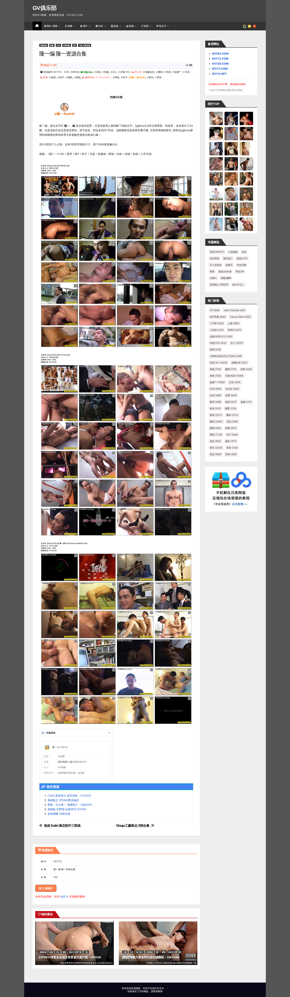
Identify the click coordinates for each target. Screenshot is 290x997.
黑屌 (232, 447)
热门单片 (139, 952)
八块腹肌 (233, 251)
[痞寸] (231, 163)
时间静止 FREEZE (219, 284)
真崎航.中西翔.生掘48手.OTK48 (66, 809)
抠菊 (215, 369)
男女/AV (240, 271)
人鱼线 (217, 329)
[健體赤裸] (216, 194)
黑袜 (159, 77)
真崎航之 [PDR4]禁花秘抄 (63, 800)
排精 (246, 369)
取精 (132, 26)
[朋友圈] (244, 26)
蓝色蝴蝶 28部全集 (58, 813)
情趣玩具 (149, 71)
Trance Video (240, 316)
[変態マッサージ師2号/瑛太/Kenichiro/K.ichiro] (246, 148)
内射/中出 (218, 343)
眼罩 (215, 401)
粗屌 (231, 401)
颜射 (230, 441)
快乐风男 (214, 258)
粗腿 (246, 401)
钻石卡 (64, 896)
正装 (187, 71)
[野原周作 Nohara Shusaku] (246, 209)
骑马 (151, 77)
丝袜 (98, 71)
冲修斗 (213, 278)
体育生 (234, 329)
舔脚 (215, 428)
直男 (147, 26)
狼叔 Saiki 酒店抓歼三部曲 (62, 826)
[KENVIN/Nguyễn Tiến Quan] (231, 118)
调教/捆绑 (226, 278)
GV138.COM (220, 63)
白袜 (215, 395)
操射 (215, 375)
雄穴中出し (238, 284)
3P (67, 71)
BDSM (75, 71)
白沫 (215, 388)
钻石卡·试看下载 (75, 952)
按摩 (70, 26)
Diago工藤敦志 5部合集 (133, 826)
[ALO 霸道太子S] (246, 163)
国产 (86, 26)
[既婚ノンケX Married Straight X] (216, 163)
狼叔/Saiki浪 (225, 271)
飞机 (86, 952)
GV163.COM (220, 53)
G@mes (87, 71)
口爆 (125, 952)
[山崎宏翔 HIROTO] (216, 118)
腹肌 (78, 77)
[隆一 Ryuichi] (64, 107)
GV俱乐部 (45, 7)
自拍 (232, 421)
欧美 (116, 26)
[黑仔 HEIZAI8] (216, 178)
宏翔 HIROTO (217, 251)
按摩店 (229, 264)
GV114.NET (219, 73)
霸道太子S (242, 258)
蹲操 (117, 77)
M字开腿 (218, 316)
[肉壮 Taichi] (231, 209)
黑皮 (215, 454)
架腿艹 (177, 71)
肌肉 (53, 77)
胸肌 (70, 77)
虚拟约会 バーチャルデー (98, 77)
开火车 (137, 71)
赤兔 (244, 251)
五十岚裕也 (216, 264)
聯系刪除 (158, 991)
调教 (64, 952)
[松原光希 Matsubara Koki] (246, 133)
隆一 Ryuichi (138, 77)
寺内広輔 (241, 264)
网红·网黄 (52, 26)
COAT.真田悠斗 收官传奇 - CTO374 (69, 795)
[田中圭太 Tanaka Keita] (246, 178)
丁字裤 (217, 323)
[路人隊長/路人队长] (216, 209)
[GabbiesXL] (231, 194)
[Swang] (246, 118)
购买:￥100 (50, 65)
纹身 (215, 408)
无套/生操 (234, 375)
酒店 (215, 441)
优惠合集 (43, 45)
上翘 (233, 323)
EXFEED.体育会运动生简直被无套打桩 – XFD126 (70, 957)
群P (74, 45)
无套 (168, 71)
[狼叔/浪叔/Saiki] (216, 133)
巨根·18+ (125, 71)
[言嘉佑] (216, 148)
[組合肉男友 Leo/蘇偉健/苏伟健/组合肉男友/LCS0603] (231, 133)
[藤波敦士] (216, 224)
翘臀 (230, 408)
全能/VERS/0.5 (221, 336)
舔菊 (231, 428)
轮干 (125, 77)
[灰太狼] (231, 224)
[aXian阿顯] (246, 194)
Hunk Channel (234, 310)
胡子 (61, 77)
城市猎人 (228, 258)
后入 (114, 71)
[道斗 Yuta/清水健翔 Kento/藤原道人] (231, 178)
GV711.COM (220, 68)
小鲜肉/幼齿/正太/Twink (226, 356)
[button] (254, 26)
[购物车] (249, 26)
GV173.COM (220, 58)
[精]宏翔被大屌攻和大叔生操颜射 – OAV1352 (150, 957)
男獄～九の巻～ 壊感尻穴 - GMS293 (69, 804)
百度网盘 (66, 45)
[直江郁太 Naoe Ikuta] (246, 224)
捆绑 (160, 71)
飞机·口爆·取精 (84, 45)
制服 (52, 45)
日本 (101, 26)
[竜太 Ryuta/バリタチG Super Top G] (231, 148)
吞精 (215, 349)
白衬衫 (232, 388)
